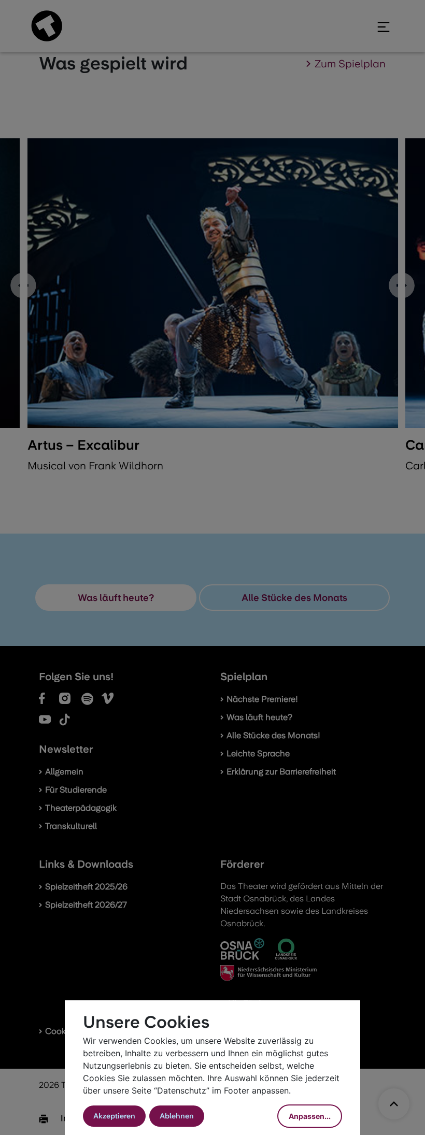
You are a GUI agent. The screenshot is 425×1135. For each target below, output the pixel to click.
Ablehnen (177, 1116)
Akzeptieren (114, 1116)
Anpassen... (310, 1116)
